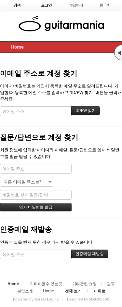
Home (17, 47)
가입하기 (76, 5)
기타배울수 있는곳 (46, 283)
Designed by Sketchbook (88, 299)
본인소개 (25, 291)
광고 (111, 283)
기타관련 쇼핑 (84, 283)
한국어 (105, 5)
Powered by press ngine (36, 299)
